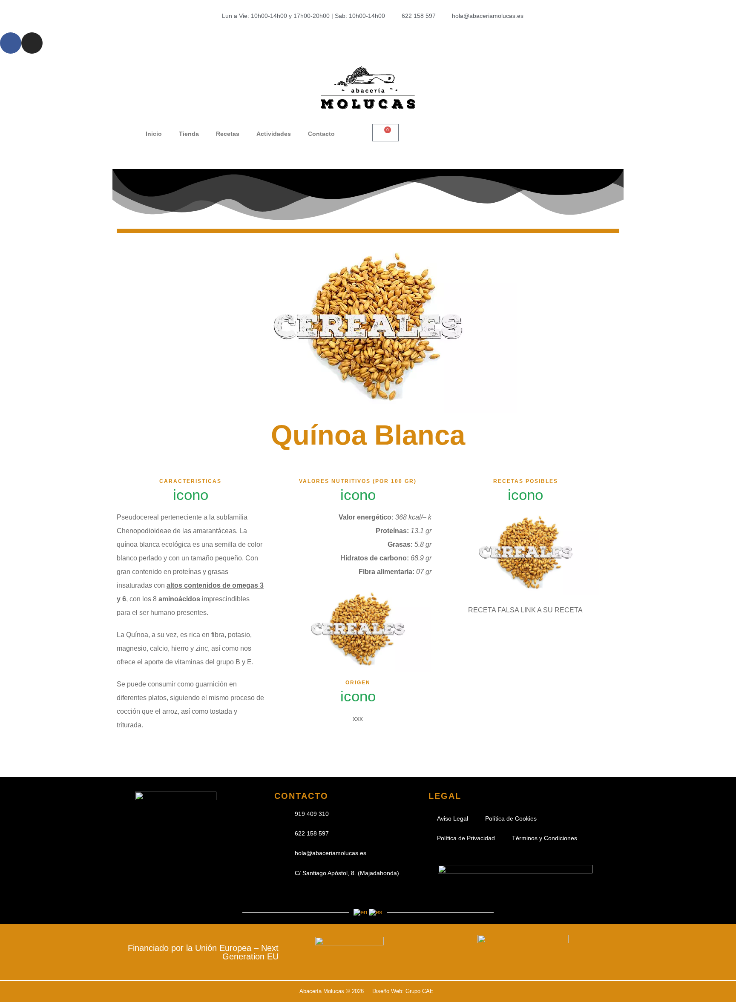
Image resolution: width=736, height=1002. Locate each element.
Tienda (189, 133)
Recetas (227, 133)
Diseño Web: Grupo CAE (403, 991)
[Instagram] (32, 43)
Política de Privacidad (466, 838)
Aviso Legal (452, 818)
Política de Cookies (511, 818)
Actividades (273, 133)
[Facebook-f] (10, 43)
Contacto (321, 133)
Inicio (154, 133)
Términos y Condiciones (544, 838)
